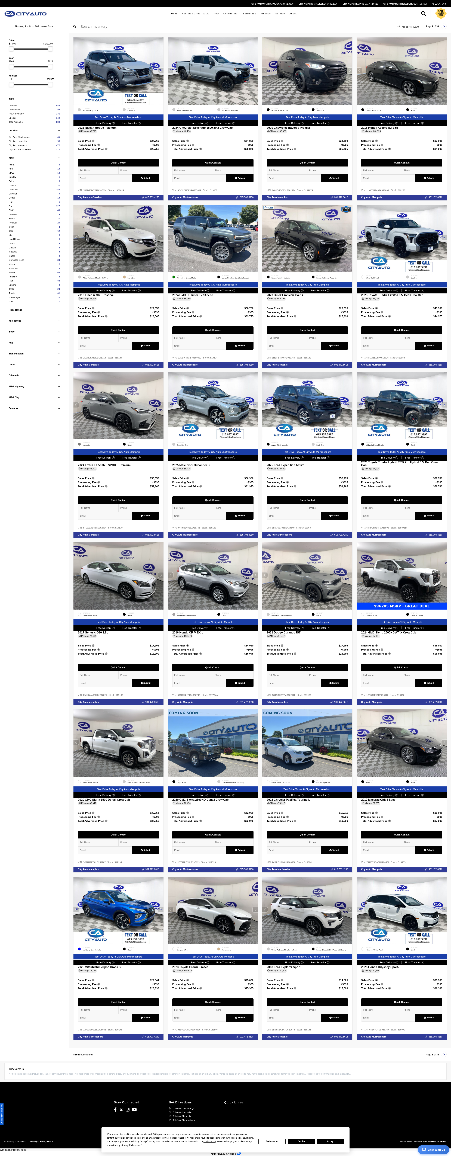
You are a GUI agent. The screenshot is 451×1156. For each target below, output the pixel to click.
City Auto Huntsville (181, 1112)
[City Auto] (25, 13)
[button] (161, 70)
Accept (330, 1141)
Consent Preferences (13, 1149)
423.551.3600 (272, 4)
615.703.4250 (152, 197)
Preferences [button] (134, 1145)
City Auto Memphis (277, 197)
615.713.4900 (405, 4)
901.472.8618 (360, 4)
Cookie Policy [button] (209, 1141)
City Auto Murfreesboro (90, 197)
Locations (440, 4)
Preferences (272, 1141)
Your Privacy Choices (223, 1153)
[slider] (11, 48)
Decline (301, 1141)
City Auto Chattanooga (183, 1108)
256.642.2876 (318, 4)
